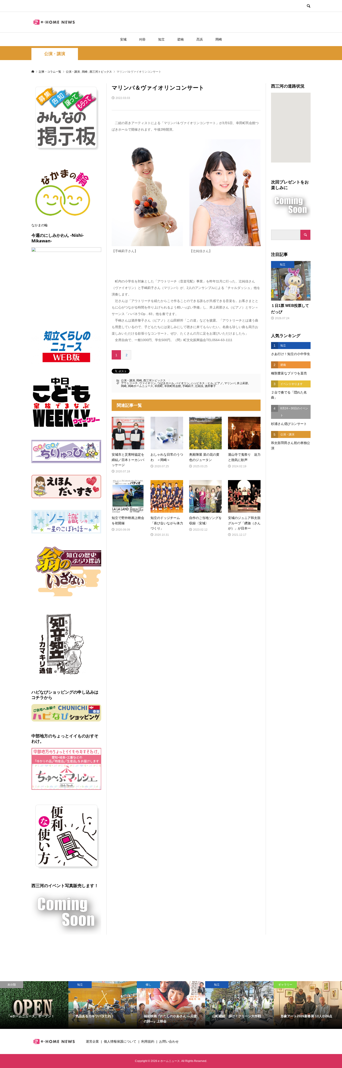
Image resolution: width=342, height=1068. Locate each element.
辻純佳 (199, 386)
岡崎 (218, 39)
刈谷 (142, 39)
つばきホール (165, 383)
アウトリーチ (129, 383)
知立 (161, 39)
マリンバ (229, 383)
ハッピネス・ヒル (202, 383)
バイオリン (182, 383)
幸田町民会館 (172, 386)
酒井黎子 (210, 386)
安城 (123, 39)
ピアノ (219, 383)
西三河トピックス (154, 380)
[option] (34, 1005)
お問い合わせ (169, 1041)
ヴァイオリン (147, 383)
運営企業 (92, 1041)
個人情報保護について (120, 1041)
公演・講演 (54, 53)
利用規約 (147, 1041)
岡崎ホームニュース (140, 386)
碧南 (180, 39)
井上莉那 (242, 383)
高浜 (199, 39)
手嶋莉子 (188, 386)
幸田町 (158, 386)
